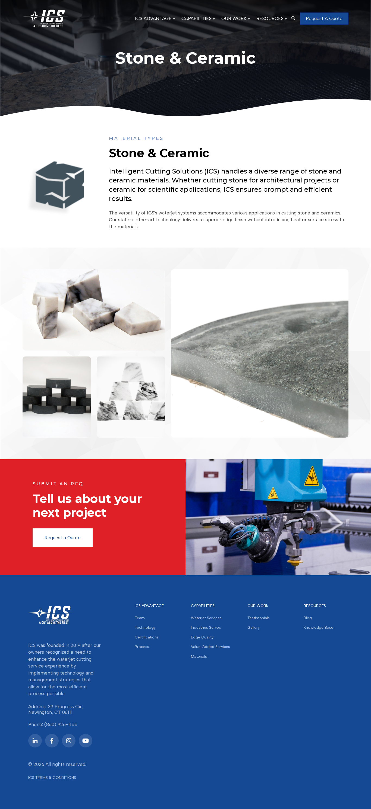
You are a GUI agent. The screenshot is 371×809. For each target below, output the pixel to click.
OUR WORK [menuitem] (234, 18)
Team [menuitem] (140, 618)
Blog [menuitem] (308, 618)
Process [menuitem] (142, 646)
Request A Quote (324, 18)
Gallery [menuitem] (253, 627)
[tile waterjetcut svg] (259, 353)
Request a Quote (63, 537)
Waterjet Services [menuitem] (206, 618)
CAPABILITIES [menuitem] (196, 18)
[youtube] (85, 740)
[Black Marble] (57, 397)
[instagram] (69, 740)
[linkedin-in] (35, 740)
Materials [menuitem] (199, 656)
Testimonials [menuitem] (258, 618)
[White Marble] (94, 310)
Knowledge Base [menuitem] (318, 627)
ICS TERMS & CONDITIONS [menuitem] (52, 777)
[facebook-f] (52, 740)
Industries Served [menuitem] (206, 627)
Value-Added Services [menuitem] (210, 646)
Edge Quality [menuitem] (202, 637)
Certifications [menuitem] (147, 637)
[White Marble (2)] (131, 397)
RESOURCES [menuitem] (270, 18)
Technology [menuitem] (145, 627)
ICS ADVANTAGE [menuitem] (153, 18)
